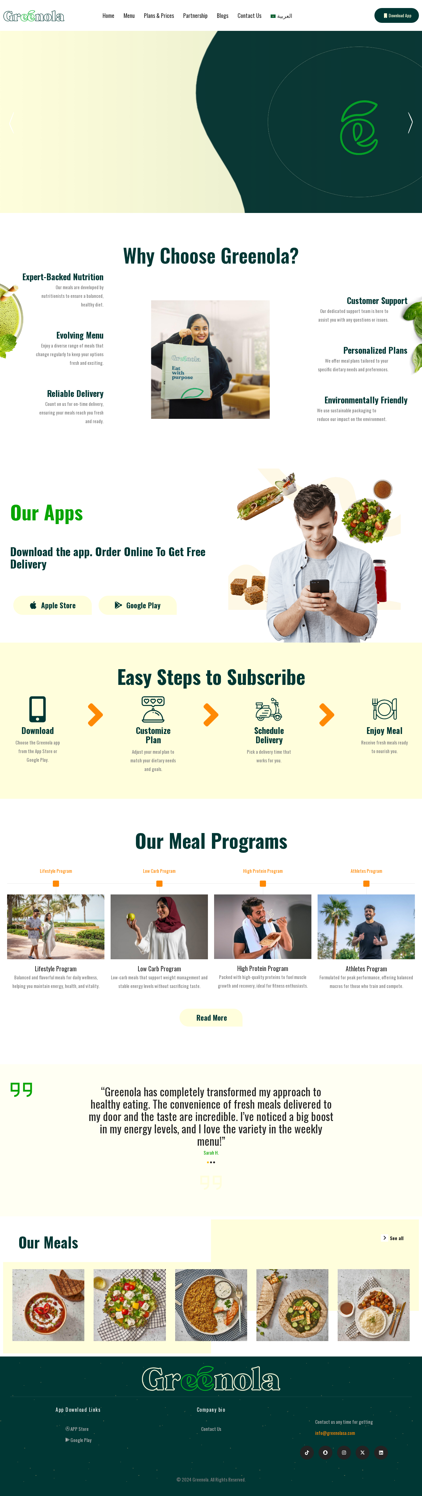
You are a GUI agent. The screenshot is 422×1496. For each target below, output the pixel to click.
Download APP (38, 166)
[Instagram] (344, 1453)
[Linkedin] (381, 1453)
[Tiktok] (307, 1453)
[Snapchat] (325, 1453)
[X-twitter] (362, 1453)
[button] (52, 605)
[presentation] (81, 1125)
